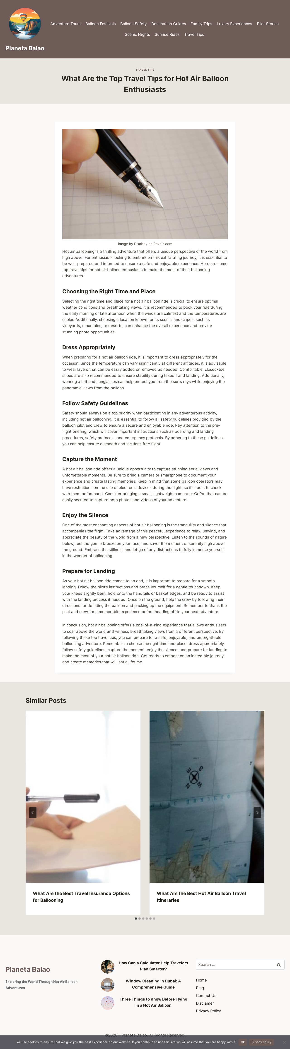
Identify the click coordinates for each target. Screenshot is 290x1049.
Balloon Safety (133, 24)
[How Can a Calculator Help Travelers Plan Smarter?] (107, 967)
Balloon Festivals (100, 24)
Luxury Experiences (234, 24)
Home (201, 980)
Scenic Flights (137, 34)
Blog (200, 988)
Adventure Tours (65, 24)
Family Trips (201, 24)
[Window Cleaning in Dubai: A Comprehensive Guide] (107, 985)
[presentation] (83, 797)
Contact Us (206, 995)
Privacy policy (261, 1042)
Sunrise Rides (167, 34)
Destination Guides (168, 24)
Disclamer (205, 1003)
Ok (243, 1042)
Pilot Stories (268, 24)
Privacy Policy (208, 1011)
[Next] (257, 812)
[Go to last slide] (32, 812)
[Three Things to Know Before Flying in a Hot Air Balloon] (107, 1003)
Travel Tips (194, 34)
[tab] (136, 918)
